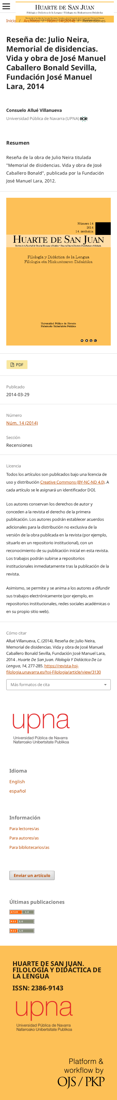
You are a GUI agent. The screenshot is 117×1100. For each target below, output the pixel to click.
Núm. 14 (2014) (61, 20)
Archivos (32, 20)
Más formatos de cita (30, 684)
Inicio (11, 20)
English (17, 781)
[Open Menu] (6, 6)
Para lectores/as (24, 828)
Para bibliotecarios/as (29, 847)
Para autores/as (24, 838)
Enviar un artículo (32, 875)
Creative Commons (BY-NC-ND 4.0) (72, 482)
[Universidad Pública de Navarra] (41, 745)
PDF (19, 364)
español (17, 791)
